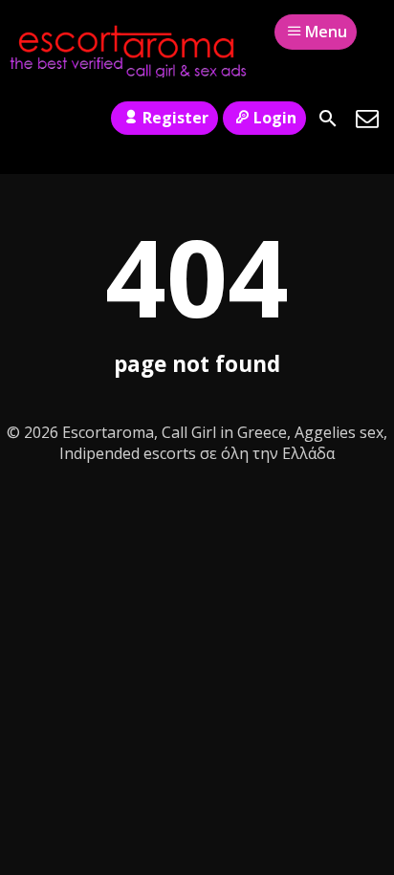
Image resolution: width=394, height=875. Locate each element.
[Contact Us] (367, 118)
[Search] (328, 118)
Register (175, 117)
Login (274, 117)
